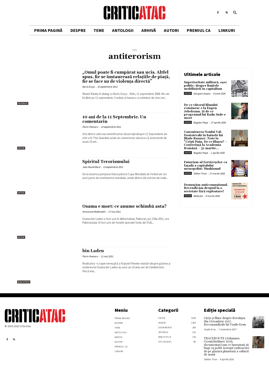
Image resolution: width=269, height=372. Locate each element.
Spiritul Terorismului (106, 161)
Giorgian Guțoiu (201, 93)
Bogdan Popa (200, 122)
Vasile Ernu (210, 329)
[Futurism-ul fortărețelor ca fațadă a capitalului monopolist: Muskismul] (239, 168)
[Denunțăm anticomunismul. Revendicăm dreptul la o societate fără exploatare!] (239, 191)
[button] (235, 13)
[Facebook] (217, 12)
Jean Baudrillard (91, 167)
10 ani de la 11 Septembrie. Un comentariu (114, 119)
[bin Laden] (47, 265)
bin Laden (93, 251)
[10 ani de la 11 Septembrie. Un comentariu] (47, 131)
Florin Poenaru (90, 127)
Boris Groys (88, 86)
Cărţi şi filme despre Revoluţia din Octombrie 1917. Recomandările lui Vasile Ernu (225, 321)
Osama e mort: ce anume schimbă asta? (124, 206)
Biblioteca (24, 282)
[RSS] (226, 12)
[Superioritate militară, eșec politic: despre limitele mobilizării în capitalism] (239, 88)
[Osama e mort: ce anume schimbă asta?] (47, 220)
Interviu (23, 103)
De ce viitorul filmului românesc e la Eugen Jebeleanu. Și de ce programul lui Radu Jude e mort (205, 111)
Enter (21, 148)
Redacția (198, 196)
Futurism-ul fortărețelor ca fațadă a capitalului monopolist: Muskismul (205, 165)
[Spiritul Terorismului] (47, 175)
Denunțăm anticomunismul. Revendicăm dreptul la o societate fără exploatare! (206, 188)
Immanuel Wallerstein (93, 211)
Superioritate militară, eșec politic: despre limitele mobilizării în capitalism (205, 86)
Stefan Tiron (200, 173)
